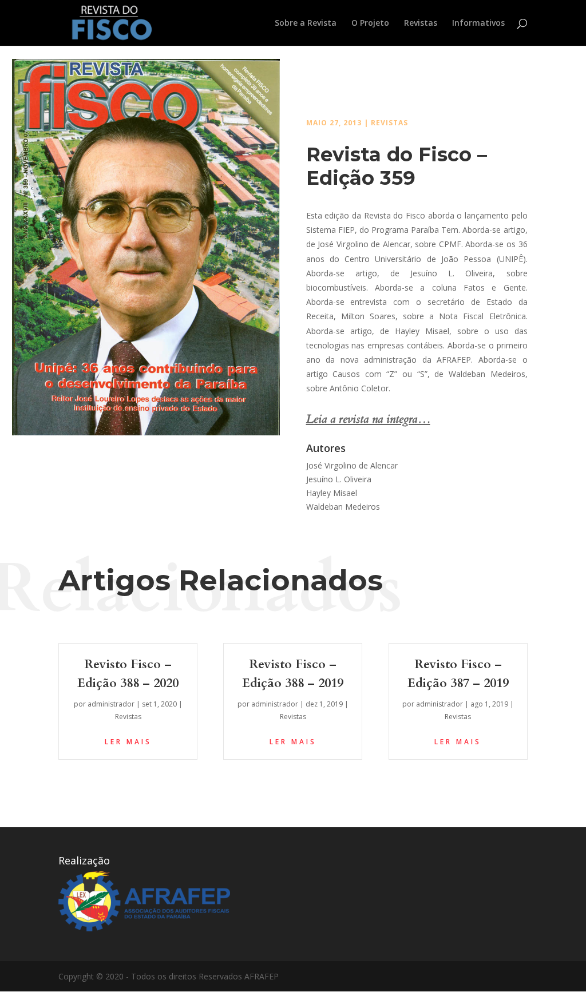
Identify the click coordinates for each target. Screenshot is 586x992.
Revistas (420, 23)
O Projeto (370, 23)
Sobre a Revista (305, 23)
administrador (111, 704)
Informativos (478, 23)
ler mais (128, 742)
